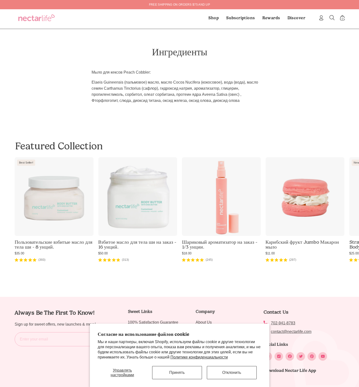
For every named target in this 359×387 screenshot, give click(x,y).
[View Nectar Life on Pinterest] (311, 356)
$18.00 (186, 253)
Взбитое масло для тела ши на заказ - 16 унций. (137, 244)
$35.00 (19, 253)
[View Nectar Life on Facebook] (289, 356)
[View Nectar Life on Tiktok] (279, 356)
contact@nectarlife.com (291, 331)
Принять (177, 372)
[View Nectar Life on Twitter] (300, 356)
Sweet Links (140, 311)
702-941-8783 (283, 323)
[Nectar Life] (36, 18)
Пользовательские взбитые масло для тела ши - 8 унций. (53, 244)
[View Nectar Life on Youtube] (322, 356)
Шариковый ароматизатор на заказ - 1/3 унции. (219, 244)
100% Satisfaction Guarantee (153, 322)
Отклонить (231, 372)
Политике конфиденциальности (199, 357)
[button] (240, 17)
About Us (204, 322)
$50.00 (103, 253)
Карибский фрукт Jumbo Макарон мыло (302, 244)
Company (205, 311)
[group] (179, 4)
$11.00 (270, 253)
